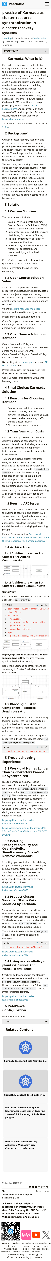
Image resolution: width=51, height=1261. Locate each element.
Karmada (19, 1194)
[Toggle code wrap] (41, 605)
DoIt (40, 1254)
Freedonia (15, 4)
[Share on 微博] (41, 1186)
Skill (17, 1197)
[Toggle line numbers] (37, 605)
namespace (28, 362)
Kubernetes (40, 38)
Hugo (22, 1254)
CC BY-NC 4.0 (37, 1257)
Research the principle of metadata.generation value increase (23, 1205)
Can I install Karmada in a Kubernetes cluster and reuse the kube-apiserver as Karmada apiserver (25, 537)
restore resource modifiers (25, 308)
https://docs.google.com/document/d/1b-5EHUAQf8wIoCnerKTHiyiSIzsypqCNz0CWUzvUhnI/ (25, 831)
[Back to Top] (45, 1248)
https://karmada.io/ (12, 119)
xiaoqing (7, 38)
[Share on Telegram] (44, 1186)
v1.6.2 (5, 126)
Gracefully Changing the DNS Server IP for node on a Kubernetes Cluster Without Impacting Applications (24, 1213)
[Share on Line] (38, 1186)
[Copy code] (46, 605)
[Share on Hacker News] (36, 1186)
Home (46, 1191)
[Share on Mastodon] (47, 1186)
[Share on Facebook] (33, 1186)
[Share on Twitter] (30, 1186)
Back (38, 1191)
